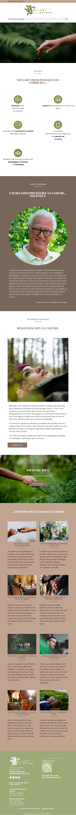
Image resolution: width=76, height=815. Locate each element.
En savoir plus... (17, 445)
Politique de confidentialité (30, 808)
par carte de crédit (50, 775)
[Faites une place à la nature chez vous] (54, 541)
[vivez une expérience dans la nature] (22, 654)
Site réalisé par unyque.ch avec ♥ (32, 813)
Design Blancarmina (47, 813)
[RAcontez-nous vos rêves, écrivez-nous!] (22, 595)
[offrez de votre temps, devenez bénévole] (54, 595)
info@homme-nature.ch (19, 773)
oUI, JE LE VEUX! (38, 483)
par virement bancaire (51, 777)
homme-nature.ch (17, 771)
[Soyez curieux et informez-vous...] (54, 710)
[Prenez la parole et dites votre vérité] (54, 654)
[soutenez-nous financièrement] (22, 541)
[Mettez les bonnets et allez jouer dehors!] (22, 710)
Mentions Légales (48, 808)
